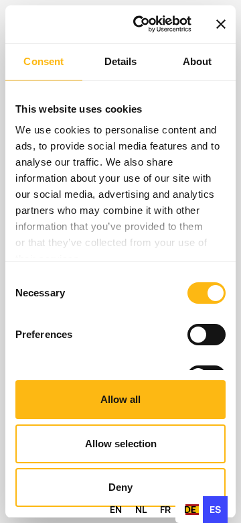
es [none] (215, 509)
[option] (116, 509)
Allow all (120, 399)
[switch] (206, 334)
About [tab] (197, 61)
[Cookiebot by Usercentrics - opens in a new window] (141, 24)
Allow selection (121, 443)
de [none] (190, 509)
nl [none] (141, 509)
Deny (120, 487)
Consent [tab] (43, 61)
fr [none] (165, 509)
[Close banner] (221, 24)
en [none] (116, 509)
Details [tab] (120, 61)
